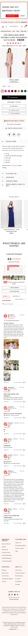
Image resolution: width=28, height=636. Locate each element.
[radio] (8, 43)
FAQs (16, 551)
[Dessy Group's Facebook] (12, 594)
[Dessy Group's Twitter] (15, 594)
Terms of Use (14, 627)
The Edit (4, 581)
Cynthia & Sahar (6, 552)
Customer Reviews (20, 573)
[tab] (14, 80)
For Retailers (18, 581)
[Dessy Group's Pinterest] (18, 594)
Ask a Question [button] (14, 291)
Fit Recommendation (20, 545)
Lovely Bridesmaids (7, 555)
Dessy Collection (6, 544)
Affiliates (12, 625)
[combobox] (15, 86)
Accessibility (6, 625)
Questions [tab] (16, 296)
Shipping (4, 570)
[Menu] (3, 27)
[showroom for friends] (21, 26)
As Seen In (18, 578)
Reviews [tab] (5, 296)
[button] (9, 63)
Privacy (22, 625)
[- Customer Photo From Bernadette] (5, 278)
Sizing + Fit (18, 542)
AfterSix (4, 546)
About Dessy (18, 570)
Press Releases (19, 575)
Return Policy (5, 573)
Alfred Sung (5, 549)
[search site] (6, 27)
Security (17, 625)
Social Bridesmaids (6, 558)
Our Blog (17, 584)
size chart (10, 102)
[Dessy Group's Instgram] (9, 594)
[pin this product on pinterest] (14, 134)
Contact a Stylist (19, 548)
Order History (5, 575)
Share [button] (7, 382)
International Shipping (7, 578)
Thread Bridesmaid (7, 561)
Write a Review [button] (15, 287)
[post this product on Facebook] (9, 134)
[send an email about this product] (18, 134)
